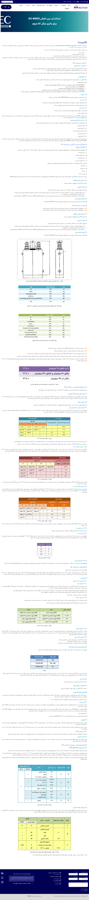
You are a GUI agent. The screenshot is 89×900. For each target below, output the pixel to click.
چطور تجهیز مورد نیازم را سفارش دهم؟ (21, 874)
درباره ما (28, 5)
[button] (21, 874)
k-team (29, 896)
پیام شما (86, 881)
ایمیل (77, 872)
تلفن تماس (75, 877)
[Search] (2, 2)
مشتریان (56, 5)
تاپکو (69, 5)
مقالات (33, 5)
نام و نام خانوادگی (84, 872)
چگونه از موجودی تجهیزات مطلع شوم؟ (21, 883)
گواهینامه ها (49, 5)
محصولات (64, 5)
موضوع (86, 877)
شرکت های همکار (41, 5)
